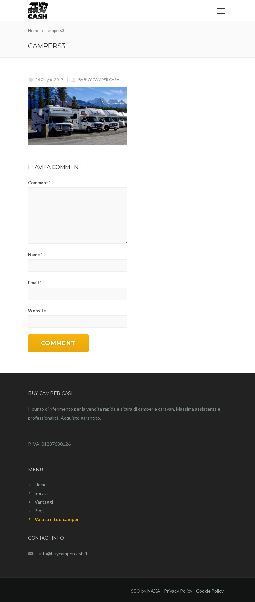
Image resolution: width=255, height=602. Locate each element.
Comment (39, 182)
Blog (39, 510)
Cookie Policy (210, 591)
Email (34, 282)
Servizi (41, 493)
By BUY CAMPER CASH (98, 79)
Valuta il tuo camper (57, 519)
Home (41, 484)
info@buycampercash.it (63, 553)
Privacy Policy (178, 591)
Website (37, 310)
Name (35, 254)
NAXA (153, 591)
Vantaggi (44, 502)
